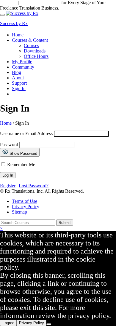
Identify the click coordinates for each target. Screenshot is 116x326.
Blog (16, 72)
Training (28, 2)
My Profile (22, 61)
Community (23, 66)
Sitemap (19, 211)
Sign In (19, 88)
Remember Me (20, 164)
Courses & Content (30, 40)
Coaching (50, 2)
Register (7, 185)
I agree (8, 323)
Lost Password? (33, 185)
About (18, 77)
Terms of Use (24, 201)
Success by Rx (14, 23)
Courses (31, 45)
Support (8, 2)
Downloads (35, 50)
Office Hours (36, 56)
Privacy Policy (25, 206)
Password (9, 144)
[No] (48, 324)
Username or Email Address (26, 133)
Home (17, 34)
